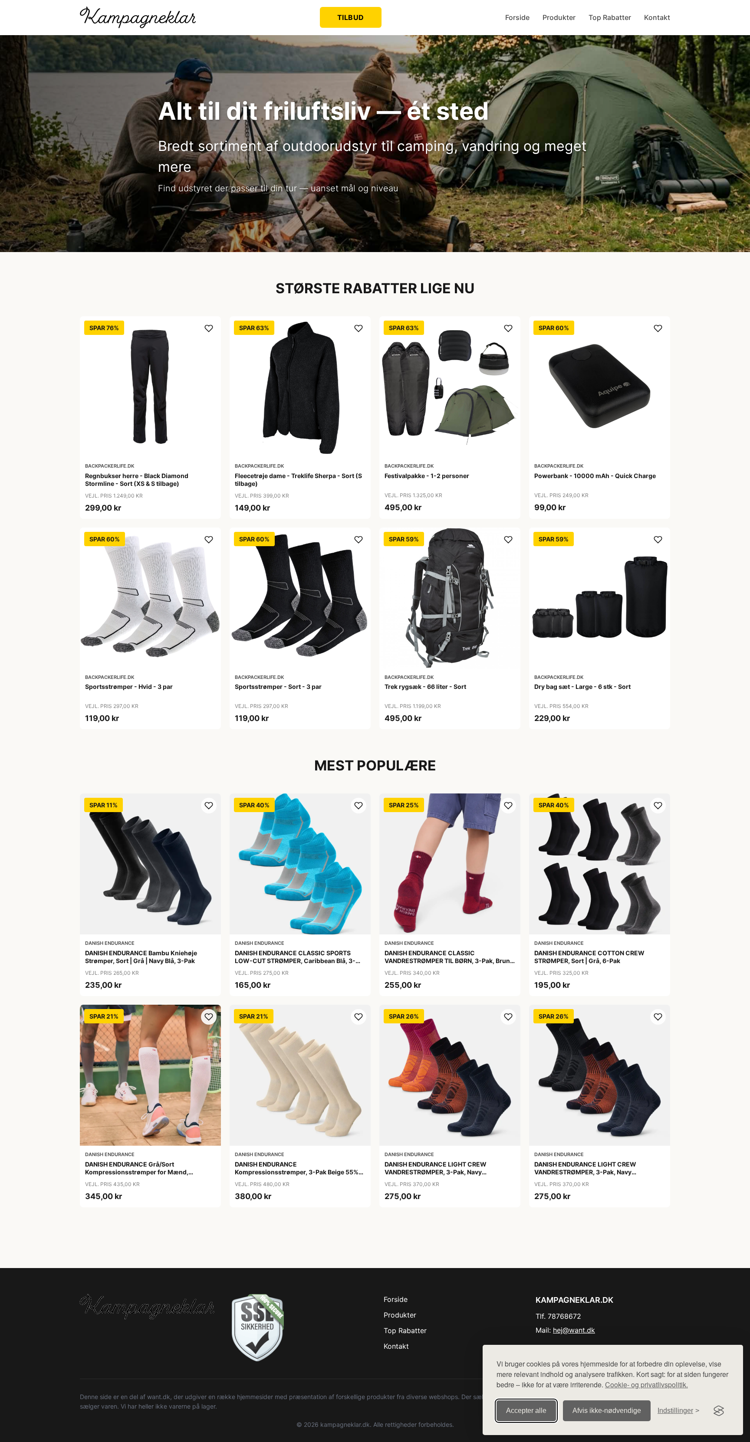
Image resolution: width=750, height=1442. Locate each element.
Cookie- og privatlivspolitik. (646, 1385)
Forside (517, 17)
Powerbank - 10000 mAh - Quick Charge (595, 475)
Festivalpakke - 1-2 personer (427, 475)
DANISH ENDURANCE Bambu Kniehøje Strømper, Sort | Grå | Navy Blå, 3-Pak (141, 956)
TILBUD (350, 17)
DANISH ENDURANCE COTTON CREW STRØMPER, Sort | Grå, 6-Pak (589, 956)
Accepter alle (526, 1410)
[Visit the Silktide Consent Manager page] (718, 1410)
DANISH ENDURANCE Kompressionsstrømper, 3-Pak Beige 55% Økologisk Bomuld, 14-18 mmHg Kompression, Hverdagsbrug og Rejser (297, 1176)
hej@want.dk (574, 1330)
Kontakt (657, 17)
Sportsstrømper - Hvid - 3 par (129, 686)
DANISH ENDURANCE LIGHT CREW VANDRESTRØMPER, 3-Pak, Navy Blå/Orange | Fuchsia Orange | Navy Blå (442, 1171)
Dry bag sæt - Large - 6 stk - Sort (582, 686)
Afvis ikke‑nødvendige (606, 1410)
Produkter (559, 17)
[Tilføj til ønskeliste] (209, 328)
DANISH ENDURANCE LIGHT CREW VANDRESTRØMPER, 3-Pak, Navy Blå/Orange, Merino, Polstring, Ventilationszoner (585, 1176)
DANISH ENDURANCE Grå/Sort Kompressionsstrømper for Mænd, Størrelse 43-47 (136, 1171)
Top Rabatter (610, 17)
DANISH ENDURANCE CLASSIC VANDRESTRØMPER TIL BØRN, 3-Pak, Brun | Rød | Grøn (449, 960)
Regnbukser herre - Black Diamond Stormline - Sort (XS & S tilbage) (136, 479)
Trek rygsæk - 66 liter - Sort (425, 686)
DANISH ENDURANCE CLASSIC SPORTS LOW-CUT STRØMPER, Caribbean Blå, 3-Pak (295, 960)
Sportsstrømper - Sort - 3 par (278, 686)
